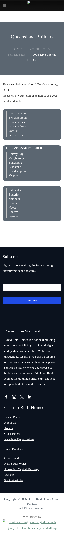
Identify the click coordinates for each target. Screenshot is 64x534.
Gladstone (15, 167)
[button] (4, 5)
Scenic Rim (16, 135)
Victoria (9, 474)
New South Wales (15, 463)
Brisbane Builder (21, 107)
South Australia (13, 480)
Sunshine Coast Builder (27, 184)
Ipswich (13, 130)
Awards (8, 428)
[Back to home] (32, 5)
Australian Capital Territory (21, 469)
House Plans (12, 417)
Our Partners (12, 433)
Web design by (32, 516)
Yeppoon (14, 175)
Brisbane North (18, 113)
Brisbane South (18, 117)
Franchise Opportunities (19, 439)
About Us (10, 422)
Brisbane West (17, 126)
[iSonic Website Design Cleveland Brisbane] (32, 524)
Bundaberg (15, 162)
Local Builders (13, 449)
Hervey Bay (16, 154)
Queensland (11, 458)
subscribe (32, 300)
